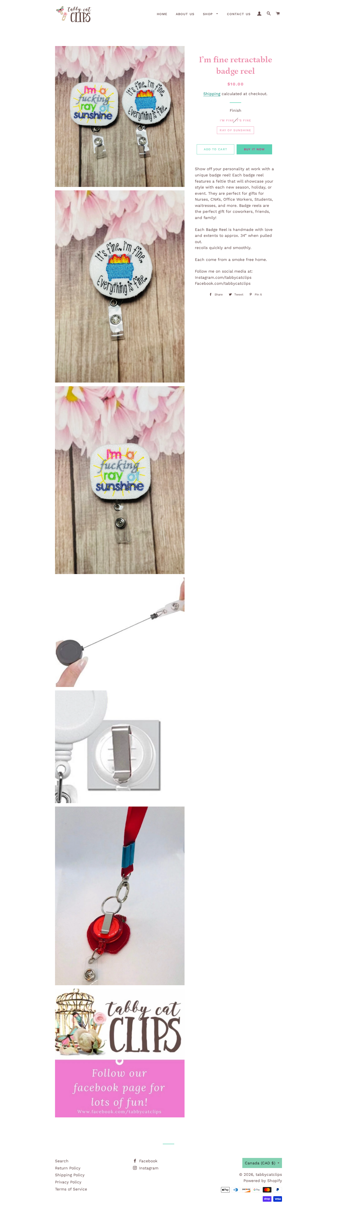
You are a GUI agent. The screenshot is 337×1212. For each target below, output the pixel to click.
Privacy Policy (68, 1182)
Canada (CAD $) (260, 1163)
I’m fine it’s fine (235, 120)
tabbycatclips (269, 1174)
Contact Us (239, 14)
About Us (185, 14)
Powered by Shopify (262, 1180)
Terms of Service (71, 1189)
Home (162, 14)
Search (62, 1161)
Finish (235, 110)
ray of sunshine (235, 130)
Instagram (148, 1168)
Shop (208, 14)
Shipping (211, 93)
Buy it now (254, 149)
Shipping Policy (70, 1175)
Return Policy (67, 1168)
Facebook (147, 1161)
